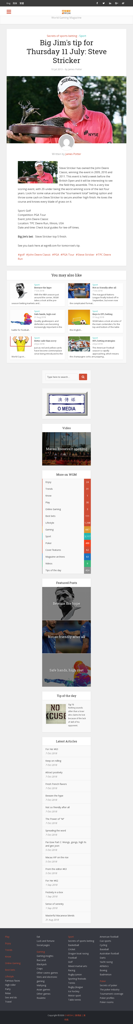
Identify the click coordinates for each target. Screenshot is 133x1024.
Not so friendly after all (104, 287)
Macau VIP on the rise (56, 857)
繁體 (22, 3)
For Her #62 (51, 880)
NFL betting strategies (103, 340)
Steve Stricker (86, 254)
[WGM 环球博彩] (66, 11)
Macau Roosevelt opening (66, 449)
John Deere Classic (39, 254)
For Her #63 (51, 749)
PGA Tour (68, 254)
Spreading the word (55, 830)
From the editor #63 (56, 869)
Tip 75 (71, 704)
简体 (15, 3)
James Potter (75, 69)
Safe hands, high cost (45, 314)
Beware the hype (43, 287)
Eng (8, 3)
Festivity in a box (54, 892)
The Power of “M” (54, 818)
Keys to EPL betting (102, 314)
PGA (56, 254)
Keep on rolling (53, 760)
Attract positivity (53, 772)
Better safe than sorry (45, 340)
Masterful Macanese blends (59, 915)
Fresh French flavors (56, 784)
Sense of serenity (54, 903)
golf (22, 254)
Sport (82, 36)
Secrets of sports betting (62, 36)
